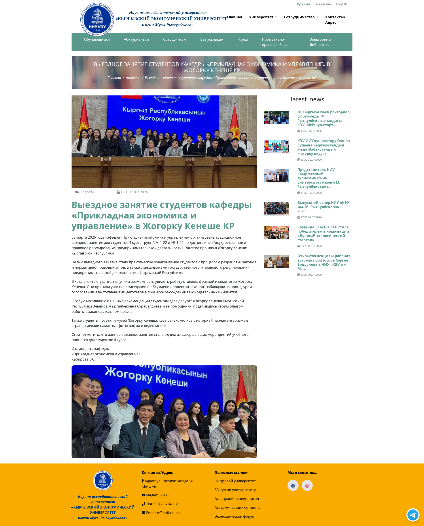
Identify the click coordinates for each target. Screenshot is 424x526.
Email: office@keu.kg (163, 512)
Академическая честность (237, 507)
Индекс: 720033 (158, 495)
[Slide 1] (148, 452)
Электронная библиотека (321, 42)
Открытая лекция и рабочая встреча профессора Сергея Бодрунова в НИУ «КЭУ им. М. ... (323, 262)
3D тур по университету (235, 489)
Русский (303, 4)
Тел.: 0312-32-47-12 (161, 503)
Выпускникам (211, 39)
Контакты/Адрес (335, 20)
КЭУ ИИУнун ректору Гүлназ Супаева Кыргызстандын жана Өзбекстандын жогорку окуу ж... (323, 147)
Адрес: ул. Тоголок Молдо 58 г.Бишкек (167, 484)
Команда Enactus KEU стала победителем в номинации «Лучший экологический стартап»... (323, 233)
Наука (243, 39)
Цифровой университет (235, 481)
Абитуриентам (136, 39)
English (341, 4)
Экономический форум (235, 516)
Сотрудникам (174, 39)
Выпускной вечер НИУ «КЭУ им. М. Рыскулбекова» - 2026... (323, 206)
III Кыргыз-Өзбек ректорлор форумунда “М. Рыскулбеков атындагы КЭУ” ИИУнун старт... (323, 118)
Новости (132, 78)
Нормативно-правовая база (274, 42)
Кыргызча (323, 4)
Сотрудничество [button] (300, 17)
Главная (234, 17)
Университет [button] (261, 17)
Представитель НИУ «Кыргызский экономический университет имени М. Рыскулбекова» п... (318, 178)
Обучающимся (97, 39)
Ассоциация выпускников (237, 498)
